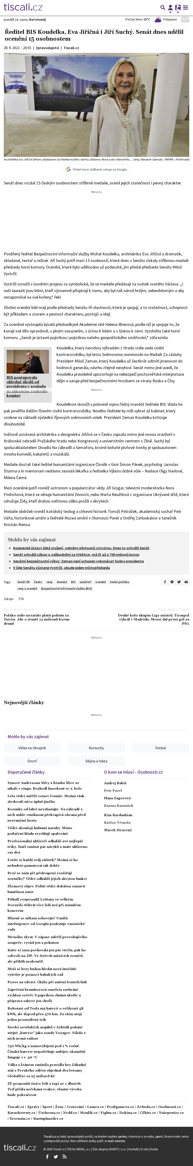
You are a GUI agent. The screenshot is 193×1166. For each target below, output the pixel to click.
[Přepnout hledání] (163, 7)
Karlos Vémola (117, 823)
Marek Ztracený (118, 830)
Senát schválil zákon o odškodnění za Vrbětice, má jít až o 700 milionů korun (76, 554)
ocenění (100, 582)
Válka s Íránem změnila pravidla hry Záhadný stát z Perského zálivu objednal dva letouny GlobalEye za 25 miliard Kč (47, 1070)
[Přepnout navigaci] (170, 7)
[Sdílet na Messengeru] (172, 582)
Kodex (154, 1149)
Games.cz (95, 1107)
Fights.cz (108, 1113)
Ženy (59, 1107)
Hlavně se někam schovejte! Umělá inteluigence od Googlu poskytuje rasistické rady (46, 924)
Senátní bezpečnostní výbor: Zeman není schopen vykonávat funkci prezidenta (78, 561)
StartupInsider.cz (48, 1119)
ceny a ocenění (27, 588)
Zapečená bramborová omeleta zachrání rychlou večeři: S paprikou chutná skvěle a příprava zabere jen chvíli (44, 995)
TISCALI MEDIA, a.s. (79, 1149)
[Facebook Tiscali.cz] (47, 1156)
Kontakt (134, 1149)
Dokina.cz (128, 1113)
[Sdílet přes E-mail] (186, 582)
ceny (49, 582)
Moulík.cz (88, 1113)
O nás (145, 1149)
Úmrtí (32, 761)
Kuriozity (96, 747)
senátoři (85, 582)
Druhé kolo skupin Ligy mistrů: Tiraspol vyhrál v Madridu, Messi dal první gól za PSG (153, 620)
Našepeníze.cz (171, 1113)
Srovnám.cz (20, 1119)
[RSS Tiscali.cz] (64, 1156)
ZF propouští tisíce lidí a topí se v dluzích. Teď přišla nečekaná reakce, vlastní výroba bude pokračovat (44, 1089)
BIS (73, 582)
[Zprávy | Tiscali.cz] (23, 7)
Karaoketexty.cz (21, 1113)
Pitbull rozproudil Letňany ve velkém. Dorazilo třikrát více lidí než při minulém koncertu (44, 905)
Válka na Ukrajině (32, 747)
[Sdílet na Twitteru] (179, 582)
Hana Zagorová (117, 798)
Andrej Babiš (115, 783)
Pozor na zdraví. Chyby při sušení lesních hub (47, 982)
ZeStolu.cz (146, 1107)
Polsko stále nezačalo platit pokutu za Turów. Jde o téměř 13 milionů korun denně (36, 620)
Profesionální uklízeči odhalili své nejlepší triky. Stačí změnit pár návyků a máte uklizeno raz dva (48, 847)
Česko (38, 582)
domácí (62, 582)
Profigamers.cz (120, 1107)
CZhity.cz (148, 1113)
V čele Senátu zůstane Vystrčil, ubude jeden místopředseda (61, 567)
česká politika (119, 582)
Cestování (75, 1107)
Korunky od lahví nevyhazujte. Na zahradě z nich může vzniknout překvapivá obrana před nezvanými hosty (47, 815)
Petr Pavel (113, 791)
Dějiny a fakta (96, 761)
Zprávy (33, 1107)
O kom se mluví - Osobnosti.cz (133, 772)
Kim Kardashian (118, 815)
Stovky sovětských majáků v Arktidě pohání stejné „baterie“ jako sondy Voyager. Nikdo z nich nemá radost (47, 1033)
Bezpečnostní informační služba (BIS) (66, 588)
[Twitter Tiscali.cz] (55, 1156)
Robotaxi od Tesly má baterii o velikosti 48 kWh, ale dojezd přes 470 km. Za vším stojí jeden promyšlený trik (46, 1014)
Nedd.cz (70, 1113)
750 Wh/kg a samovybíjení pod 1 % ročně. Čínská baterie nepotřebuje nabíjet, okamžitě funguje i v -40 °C (46, 1052)
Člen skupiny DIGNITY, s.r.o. (109, 1149)
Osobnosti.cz (169, 1107)
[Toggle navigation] (185, 7)
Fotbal (160, 747)
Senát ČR (23, 582)
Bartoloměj (37, 19)
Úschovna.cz (49, 1113)
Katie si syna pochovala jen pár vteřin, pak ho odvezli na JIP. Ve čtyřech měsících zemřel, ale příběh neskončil (47, 956)
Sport (47, 1107)
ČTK (21, 599)
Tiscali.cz (16, 1107)
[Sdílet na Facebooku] (165, 582)
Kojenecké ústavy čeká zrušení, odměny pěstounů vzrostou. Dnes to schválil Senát (81, 548)
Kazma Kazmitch (118, 806)
